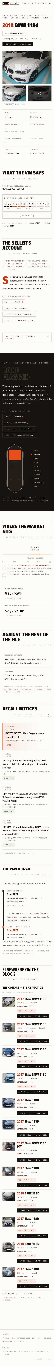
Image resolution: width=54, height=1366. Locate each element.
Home (24, 3)
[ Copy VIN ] (27, 216)
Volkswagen (7, 1342)
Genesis (47, 1338)
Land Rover (19, 1342)
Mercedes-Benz (23, 1338)
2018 (4, 18)
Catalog (32, 3)
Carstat (5, 1347)
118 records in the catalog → (18, 1294)
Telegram (39, 1359)
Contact (42, 3)
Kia (13, 1338)
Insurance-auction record (17, 15)
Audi (40, 1338)
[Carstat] (10, 3)
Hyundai (5, 1338)
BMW (37, 15)
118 (44, 15)
